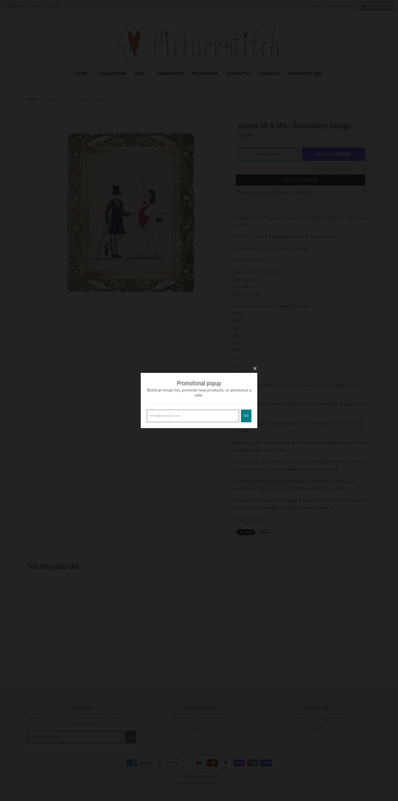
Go (246, 416)
